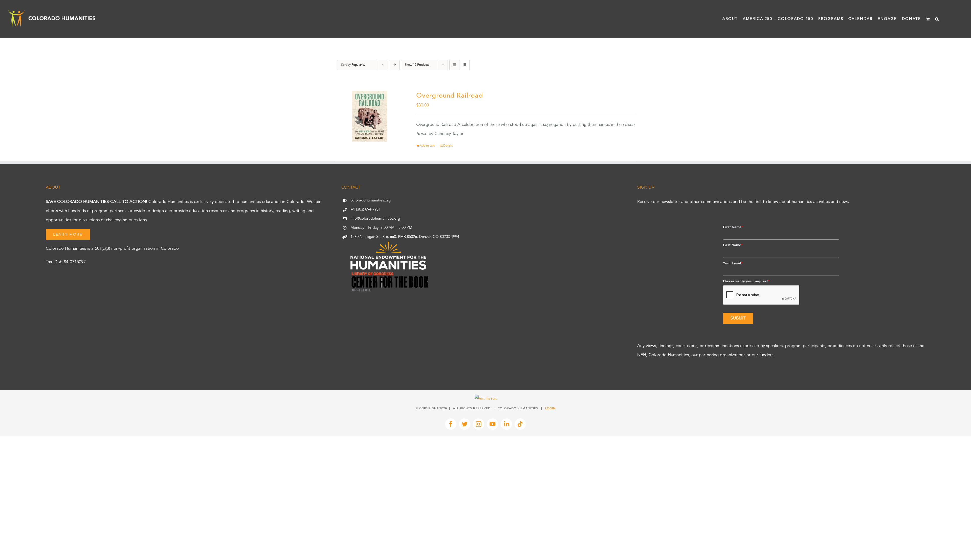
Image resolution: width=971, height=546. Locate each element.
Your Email (732, 263)
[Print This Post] (486, 399)
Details (448, 145)
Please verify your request (746, 281)
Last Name (732, 245)
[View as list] (464, 65)
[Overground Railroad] (369, 116)
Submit (738, 318)
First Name (733, 227)
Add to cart (427, 145)
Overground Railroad (449, 96)
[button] (937, 19)
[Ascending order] (395, 65)
